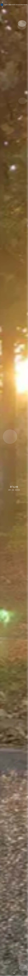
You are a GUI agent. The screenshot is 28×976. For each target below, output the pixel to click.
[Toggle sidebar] (2, 2)
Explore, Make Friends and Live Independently (15, 4)
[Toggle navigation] (2, 7)
